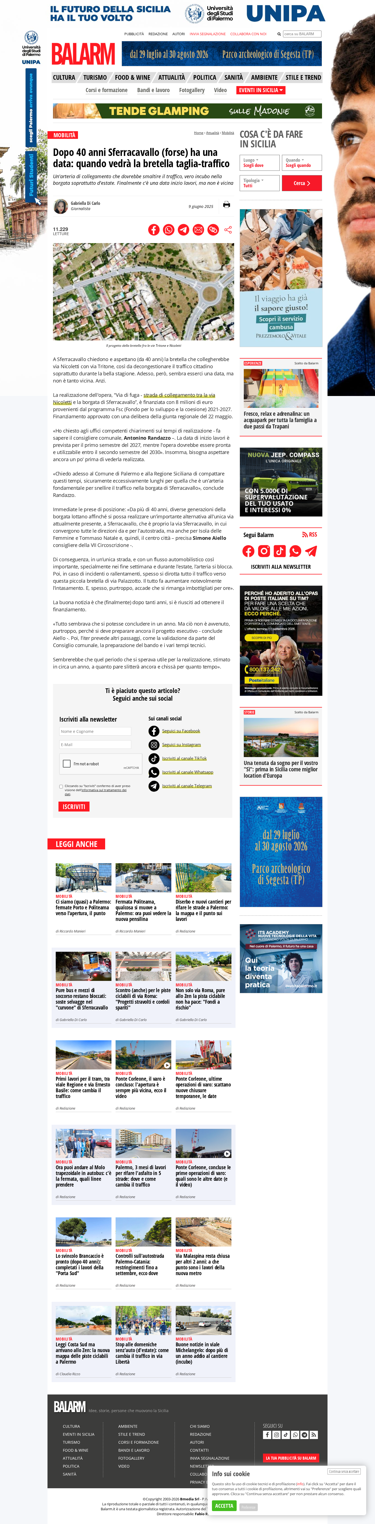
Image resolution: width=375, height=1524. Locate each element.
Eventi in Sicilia (78, 1434)
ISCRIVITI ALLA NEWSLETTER (281, 566)
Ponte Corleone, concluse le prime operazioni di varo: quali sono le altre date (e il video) (203, 1176)
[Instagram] (154, 744)
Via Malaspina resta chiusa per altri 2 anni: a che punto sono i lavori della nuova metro (203, 1264)
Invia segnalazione (210, 1458)
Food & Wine (75, 1450)
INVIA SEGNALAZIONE (208, 33)
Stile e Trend (131, 1434)
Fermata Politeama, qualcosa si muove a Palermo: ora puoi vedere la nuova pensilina (143, 910)
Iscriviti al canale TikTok (184, 758)
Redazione (187, 931)
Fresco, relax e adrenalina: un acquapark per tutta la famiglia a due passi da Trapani (280, 420)
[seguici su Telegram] (304, 1435)
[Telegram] (154, 785)
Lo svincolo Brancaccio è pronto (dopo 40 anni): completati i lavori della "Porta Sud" (80, 1264)
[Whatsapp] (154, 772)
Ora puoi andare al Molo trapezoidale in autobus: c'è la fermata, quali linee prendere (83, 1176)
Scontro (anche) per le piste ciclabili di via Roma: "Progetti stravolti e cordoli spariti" (143, 999)
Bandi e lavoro (153, 90)
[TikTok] (154, 758)
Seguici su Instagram (181, 744)
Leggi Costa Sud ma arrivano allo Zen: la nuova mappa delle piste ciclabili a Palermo (83, 1353)
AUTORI (178, 33)
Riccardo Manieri (72, 931)
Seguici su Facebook (181, 730)
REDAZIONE (158, 33)
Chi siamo (200, 1426)
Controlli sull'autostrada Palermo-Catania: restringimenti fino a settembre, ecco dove (140, 1264)
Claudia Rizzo (70, 1373)
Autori (197, 1442)
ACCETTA (224, 1505)
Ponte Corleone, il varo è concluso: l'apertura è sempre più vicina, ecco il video (141, 1087)
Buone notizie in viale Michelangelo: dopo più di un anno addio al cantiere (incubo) (202, 1353)
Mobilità (228, 132)
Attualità (212, 132)
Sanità (69, 1474)
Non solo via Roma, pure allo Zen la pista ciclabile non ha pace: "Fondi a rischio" (200, 999)
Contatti (199, 1450)
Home (198, 132)
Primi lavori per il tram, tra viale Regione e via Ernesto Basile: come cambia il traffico (83, 1087)
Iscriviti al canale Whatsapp (187, 772)
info (300, 1483)
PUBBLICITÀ (134, 33)
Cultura (71, 1426)
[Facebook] (154, 730)
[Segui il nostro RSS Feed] (314, 1435)
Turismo (71, 1442)
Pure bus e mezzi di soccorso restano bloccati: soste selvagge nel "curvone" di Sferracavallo (82, 999)
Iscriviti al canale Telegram (187, 785)
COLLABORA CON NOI (248, 33)
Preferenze (249, 1507)
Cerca (299, 183)
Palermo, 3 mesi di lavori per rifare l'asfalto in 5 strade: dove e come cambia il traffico (141, 1176)
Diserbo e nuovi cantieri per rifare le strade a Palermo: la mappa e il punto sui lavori (203, 910)
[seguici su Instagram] (276, 1435)
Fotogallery (192, 90)
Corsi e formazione (107, 90)
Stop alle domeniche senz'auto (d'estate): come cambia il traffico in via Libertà (142, 1353)
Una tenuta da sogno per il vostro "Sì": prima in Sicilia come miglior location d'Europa (281, 769)
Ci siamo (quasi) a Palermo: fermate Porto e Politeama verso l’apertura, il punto (83, 907)
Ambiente (128, 1426)
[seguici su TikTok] (286, 1435)
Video (220, 90)
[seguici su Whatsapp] (295, 1435)
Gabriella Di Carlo (73, 1019)
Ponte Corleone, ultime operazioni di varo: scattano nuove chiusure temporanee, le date (203, 1087)
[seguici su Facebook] (267, 1435)
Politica (71, 1466)
